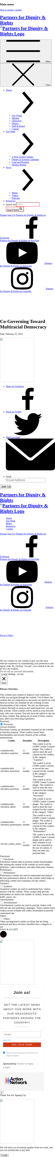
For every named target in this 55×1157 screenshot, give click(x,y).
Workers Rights (19, 165)
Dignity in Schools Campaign (25, 159)
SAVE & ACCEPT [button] (9, 929)
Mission (15, 118)
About (9, 518)
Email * (8, 1033)
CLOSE (4, 1155)
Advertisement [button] (6, 899)
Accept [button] (20, 674)
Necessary (8, 724)
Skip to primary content (11, 10)
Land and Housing (20, 162)
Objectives (17, 121)
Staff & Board (18, 126)
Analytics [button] (4, 883)
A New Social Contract (22, 157)
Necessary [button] (5, 721)
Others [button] (3, 916)
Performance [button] (6, 870)
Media (15, 193)
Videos (15, 195)
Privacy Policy (6, 635)
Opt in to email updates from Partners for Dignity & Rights (22, 1054)
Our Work (10, 521)
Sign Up (11, 215)
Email (8, 476)
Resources (10, 201)
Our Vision (17, 115)
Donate (3, 215)
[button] (3, 934)
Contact (15, 129)
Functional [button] (5, 856)
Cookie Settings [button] (8, 674)
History (15, 123)
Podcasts (16, 198)
